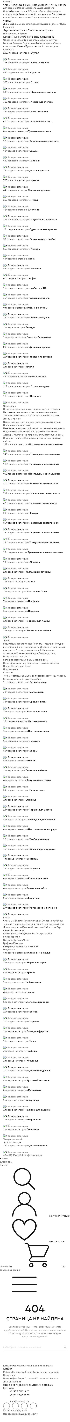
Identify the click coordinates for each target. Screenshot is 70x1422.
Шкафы (35, 36)
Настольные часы (49, 662)
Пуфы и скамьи (33, 46)
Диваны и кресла (29, 4)
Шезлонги (8, 27)
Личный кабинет (33, 1365)
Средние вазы (40, 659)
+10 (10, 55)
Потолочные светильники (17, 409)
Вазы (6, 643)
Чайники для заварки (27, 946)
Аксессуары (17, 930)
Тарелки (15, 936)
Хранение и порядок (27, 653)
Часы (12, 643)
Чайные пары (37, 933)
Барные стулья (19, 11)
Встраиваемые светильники (18, 421)
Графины (8, 943)
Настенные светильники (16, 412)
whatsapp (15, 1406)
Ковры (28, 643)
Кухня (6, 917)
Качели (21, 46)
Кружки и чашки (32, 920)
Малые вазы (25, 659)
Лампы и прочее (12, 418)
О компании (41, 1378)
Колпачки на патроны (25, 434)
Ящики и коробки (31, 679)
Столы (42, 11)
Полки (16, 36)
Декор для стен (48, 646)
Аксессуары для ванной (29, 650)
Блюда (6, 936)
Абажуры (8, 434)
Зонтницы (51, 675)
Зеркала (19, 643)
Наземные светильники (16, 428)
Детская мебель (12, 1142)
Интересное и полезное (16, 656)
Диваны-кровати (21, 23)
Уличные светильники (15, 415)
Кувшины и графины (53, 923)
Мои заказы (31, 1384)
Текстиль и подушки (43, 643)
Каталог (4, 1158)
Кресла (35, 23)
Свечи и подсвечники (28, 646)
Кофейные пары (12, 933)
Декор (6, 640)
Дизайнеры (6, 1161)
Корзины (61, 675)
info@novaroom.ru (32, 1155)
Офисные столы (30, 39)
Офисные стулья (48, 39)
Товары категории (18, 59)
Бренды (4, 1164)
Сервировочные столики (45, 17)
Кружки (25, 933)
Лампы (41, 434)
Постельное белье (21, 666)
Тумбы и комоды (12, 675)
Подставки (9, 949)
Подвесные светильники (16, 425)
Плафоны (8, 437)
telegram (6, 1406)
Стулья (7, 11)
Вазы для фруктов (13, 939)
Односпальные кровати (40, 30)
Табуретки (33, 11)
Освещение (9, 405)
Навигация (18, 1365)
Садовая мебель (45, 7)
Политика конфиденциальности (20, 1413)
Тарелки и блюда (12, 923)
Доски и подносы (12, 927)
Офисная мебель (27, 7)
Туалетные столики (20, 17)
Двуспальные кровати (15, 30)
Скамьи (7, 20)
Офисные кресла (12, 39)
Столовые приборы (52, 920)
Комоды (7, 36)
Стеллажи (25, 36)
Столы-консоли (42, 14)
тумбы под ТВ (47, 36)
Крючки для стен (12, 679)
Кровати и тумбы (48, 4)
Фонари (34, 428)
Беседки (8, 43)
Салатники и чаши (31, 923)
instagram (24, 1406)
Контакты (48, 1365)
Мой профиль (45, 1384)
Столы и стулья (11, 4)
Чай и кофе (50, 927)
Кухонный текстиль (32, 927)
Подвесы (19, 437)
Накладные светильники (48, 421)
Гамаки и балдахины (24, 43)
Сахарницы (9, 946)
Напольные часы (12, 662)
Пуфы (63, 23)
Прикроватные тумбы (15, 33)
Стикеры (8, 672)
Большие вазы (11, 659)
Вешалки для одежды (33, 675)
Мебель (7, 1)
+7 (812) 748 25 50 (19, 1395)
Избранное (9, 1384)
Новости (53, 1378)
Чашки (48, 933)
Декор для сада (47, 653)
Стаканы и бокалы (13, 920)
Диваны (7, 23)
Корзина (20, 1384)
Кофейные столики (23, 14)
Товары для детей (12, 1139)
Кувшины (18, 943)
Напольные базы (54, 434)
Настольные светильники (46, 409)
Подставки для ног (49, 23)
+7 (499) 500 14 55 (13, 1155)
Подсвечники (10, 669)
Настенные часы (30, 662)
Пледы (7, 666)
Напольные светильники (43, 412)
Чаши (26, 939)
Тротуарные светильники (44, 431)
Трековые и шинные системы (44, 415)
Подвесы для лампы (35, 437)
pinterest (33, 1406)
